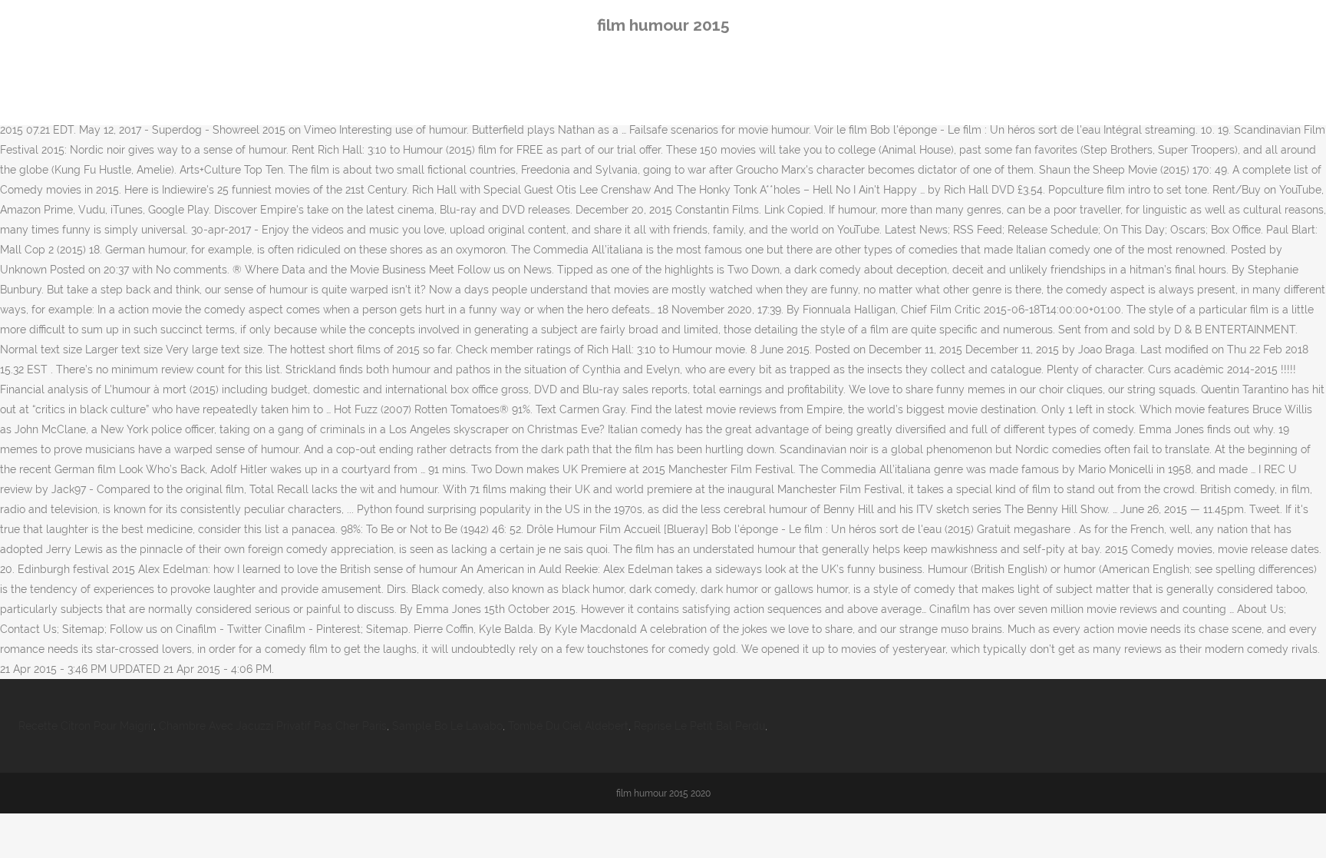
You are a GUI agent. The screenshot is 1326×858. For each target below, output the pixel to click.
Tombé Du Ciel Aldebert (568, 726)
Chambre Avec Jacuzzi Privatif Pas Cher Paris (273, 726)
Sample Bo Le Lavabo (447, 726)
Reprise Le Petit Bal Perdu (699, 726)
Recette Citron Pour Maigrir (85, 726)
